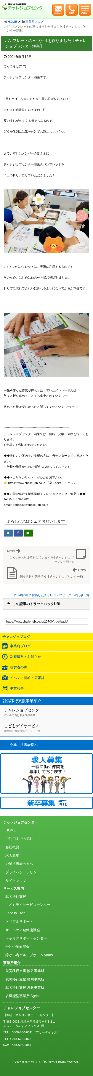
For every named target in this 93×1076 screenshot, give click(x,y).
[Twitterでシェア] (8, 533)
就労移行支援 (15, 896)
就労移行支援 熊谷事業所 (24, 971)
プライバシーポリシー (22, 872)
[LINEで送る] (28, 533)
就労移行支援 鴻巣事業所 (24, 987)
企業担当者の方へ (19, 864)
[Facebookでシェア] (18, 533)
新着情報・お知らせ (25, 656)
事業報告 (17, 688)
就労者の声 (18, 667)
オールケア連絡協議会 (22, 930)
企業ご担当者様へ (24, 745)
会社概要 (12, 847)
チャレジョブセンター (23, 712)
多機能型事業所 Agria (22, 996)
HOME (12, 21)
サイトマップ (15, 880)
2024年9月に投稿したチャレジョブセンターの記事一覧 (51, 595)
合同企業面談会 (17, 946)
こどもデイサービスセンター (27, 904)
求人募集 (12, 855)
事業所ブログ (34, 21)
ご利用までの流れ (19, 839)
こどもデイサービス (22, 728)
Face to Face (15, 913)
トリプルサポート (19, 921)
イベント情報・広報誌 (27, 678)
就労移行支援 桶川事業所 (24, 979)
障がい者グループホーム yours (29, 955)
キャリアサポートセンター (26, 938)
